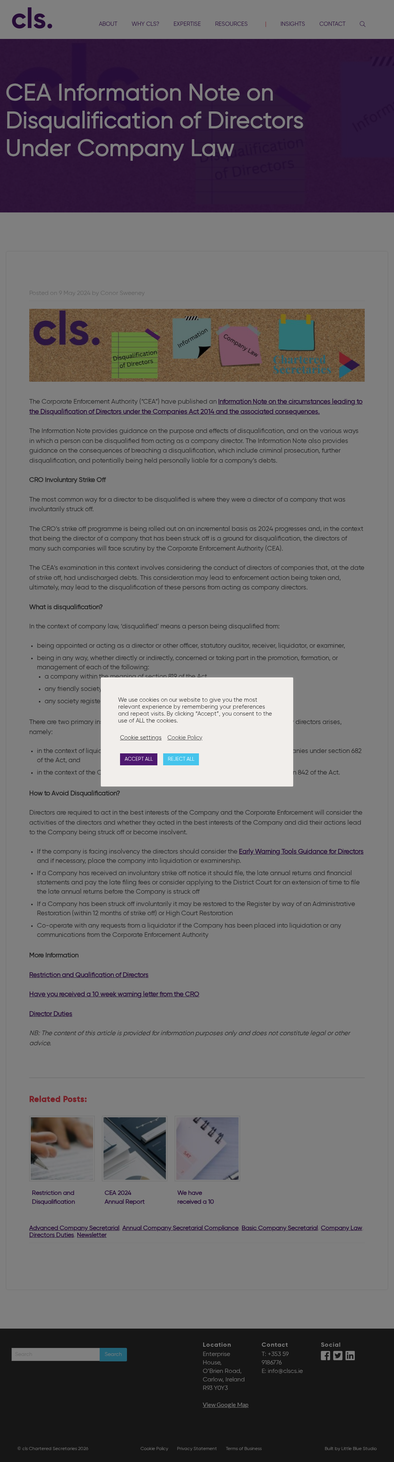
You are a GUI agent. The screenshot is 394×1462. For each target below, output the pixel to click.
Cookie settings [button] (141, 738)
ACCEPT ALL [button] (139, 759)
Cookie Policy (184, 738)
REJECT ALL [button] (181, 759)
